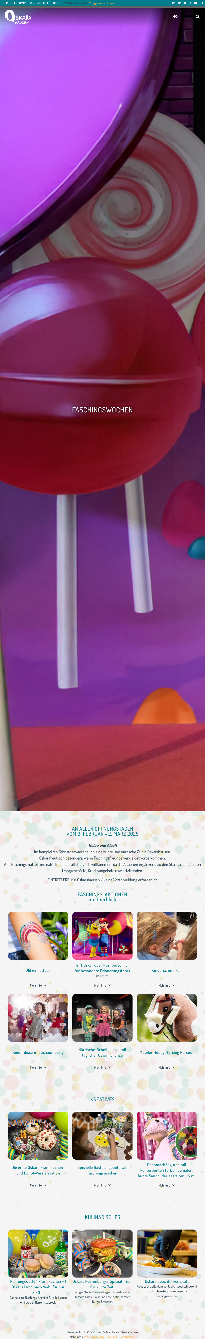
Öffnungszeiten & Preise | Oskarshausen (110, 1337)
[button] (188, 16)
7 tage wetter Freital (102, 3)
